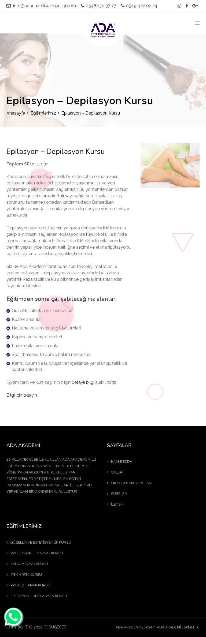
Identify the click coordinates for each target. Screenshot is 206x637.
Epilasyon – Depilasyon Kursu (55, 151)
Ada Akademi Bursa (134, 627)
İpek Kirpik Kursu (26, 574)
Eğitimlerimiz (43, 113)
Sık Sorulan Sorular (131, 483)
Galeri (117, 472)
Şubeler (119, 494)
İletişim (117, 504)
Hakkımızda (121, 462)
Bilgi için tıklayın (21, 395)
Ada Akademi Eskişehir (178, 627)
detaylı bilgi (83, 382)
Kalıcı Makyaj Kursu (29, 564)
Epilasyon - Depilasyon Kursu (38, 596)
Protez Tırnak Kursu (30, 585)
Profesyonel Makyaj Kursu (36, 553)
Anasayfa (15, 113)
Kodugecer (54, 627)
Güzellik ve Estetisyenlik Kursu (40, 542)
